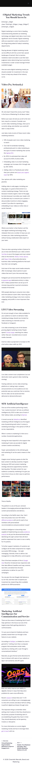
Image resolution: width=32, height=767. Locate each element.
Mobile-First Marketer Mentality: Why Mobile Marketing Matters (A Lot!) (23, 746)
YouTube (4, 254)
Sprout (26, 256)
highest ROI (9, 153)
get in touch (5, 731)
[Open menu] (28, 3)
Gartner (24, 415)
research (9, 698)
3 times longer (10, 332)
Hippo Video (8, 259)
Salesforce (17, 419)
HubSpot (13, 641)
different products (7, 520)
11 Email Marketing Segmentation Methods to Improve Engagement (8, 744)
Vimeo (21, 256)
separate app (7, 280)
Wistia (17, 256)
